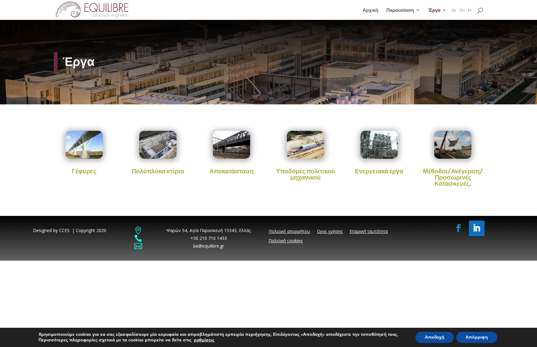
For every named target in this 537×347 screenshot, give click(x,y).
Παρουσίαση (400, 10)
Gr (454, 10)
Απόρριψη (477, 337)
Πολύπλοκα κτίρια (158, 171)
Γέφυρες (84, 171)
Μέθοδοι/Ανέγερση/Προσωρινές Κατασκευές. (453, 177)
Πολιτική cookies (285, 241)
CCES (64, 230)
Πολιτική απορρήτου (289, 231)
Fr (470, 10)
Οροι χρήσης (330, 231)
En (462, 10)
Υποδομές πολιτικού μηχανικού (305, 174)
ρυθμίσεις (204, 340)
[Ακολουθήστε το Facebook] (458, 228)
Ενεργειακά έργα (379, 171)
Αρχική (370, 10)
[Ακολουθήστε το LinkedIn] (476, 228)
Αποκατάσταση (231, 171)
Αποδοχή (434, 337)
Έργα (434, 10)
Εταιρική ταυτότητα (369, 231)
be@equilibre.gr (208, 246)
